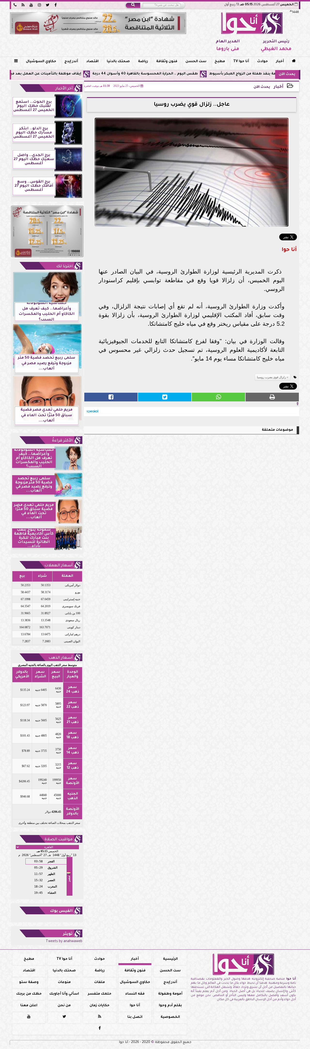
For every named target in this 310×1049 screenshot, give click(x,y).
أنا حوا (135, 1006)
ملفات (99, 982)
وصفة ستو (29, 982)
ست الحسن (196, 62)
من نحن (64, 1006)
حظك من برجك (29, 994)
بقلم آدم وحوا (170, 1006)
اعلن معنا (28, 1006)
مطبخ (220, 62)
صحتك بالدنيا (118, 62)
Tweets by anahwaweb (64, 942)
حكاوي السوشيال (41, 62)
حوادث (262, 62)
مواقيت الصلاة (59, 839)
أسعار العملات (58, 565)
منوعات (64, 982)
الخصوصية (170, 1017)
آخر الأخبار (64, 89)
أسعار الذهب (60, 658)
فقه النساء (135, 994)
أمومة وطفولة (170, 994)
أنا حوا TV (241, 62)
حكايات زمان (99, 1006)
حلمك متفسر (99, 994)
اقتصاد (92, 62)
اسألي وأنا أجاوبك (64, 994)
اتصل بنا (134, 1017)
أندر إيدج (71, 62)
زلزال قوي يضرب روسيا (271, 377)
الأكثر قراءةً (62, 441)
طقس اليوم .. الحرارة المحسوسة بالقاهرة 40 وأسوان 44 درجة (182, 74)
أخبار (280, 62)
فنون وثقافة (166, 62)
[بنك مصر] (98, 23)
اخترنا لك (64, 266)
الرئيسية (170, 959)
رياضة (143, 62)
